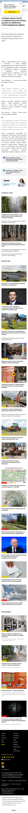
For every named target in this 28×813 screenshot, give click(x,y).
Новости (3, 733)
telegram (6, 757)
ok (9, 757)
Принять (14, 810)
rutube (11, 757)
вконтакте (2, 757)
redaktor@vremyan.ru (9, 793)
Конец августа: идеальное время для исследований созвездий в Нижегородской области (13, 719)
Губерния (15, 744)
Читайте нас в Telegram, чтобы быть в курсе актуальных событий (14, 172)
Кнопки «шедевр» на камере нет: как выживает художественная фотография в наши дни (12, 634)
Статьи (3, 735)
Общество (15, 737)
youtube (4, 757)
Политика (15, 733)
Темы (2, 742)
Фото (2, 740)
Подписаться (12, 12)
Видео (3, 744)
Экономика (16, 735)
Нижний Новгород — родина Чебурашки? (12, 689)
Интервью (3, 737)
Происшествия (17, 746)
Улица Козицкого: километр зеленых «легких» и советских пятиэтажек (11, 663)
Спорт (14, 740)
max (13, 757)
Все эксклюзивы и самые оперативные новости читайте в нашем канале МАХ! (14, 159)
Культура (15, 742)
